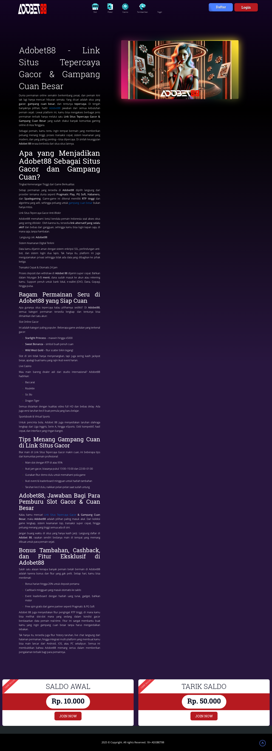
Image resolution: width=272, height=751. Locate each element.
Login (246, 7)
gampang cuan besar (80, 203)
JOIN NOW (68, 716)
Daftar (221, 7)
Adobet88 (54, 108)
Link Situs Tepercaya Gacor (60, 514)
